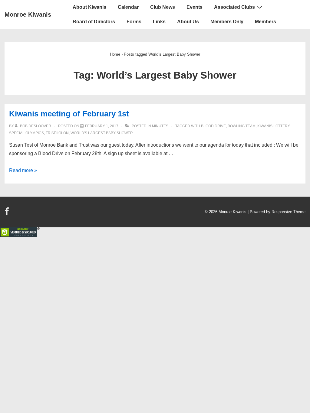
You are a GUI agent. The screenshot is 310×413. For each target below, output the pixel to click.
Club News (162, 7)
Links (159, 21)
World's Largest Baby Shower (102, 133)
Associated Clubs (234, 7)
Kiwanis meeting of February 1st (69, 113)
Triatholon (57, 133)
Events (194, 7)
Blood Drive (213, 126)
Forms (134, 21)
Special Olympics (26, 133)
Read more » (23, 170)
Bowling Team (242, 126)
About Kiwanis (89, 7)
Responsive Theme (288, 212)
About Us (188, 21)
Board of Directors (94, 21)
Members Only (226, 21)
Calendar (128, 7)
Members (265, 21)
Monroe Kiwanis (28, 14)
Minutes (160, 126)
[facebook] (8, 213)
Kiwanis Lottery (273, 126)
